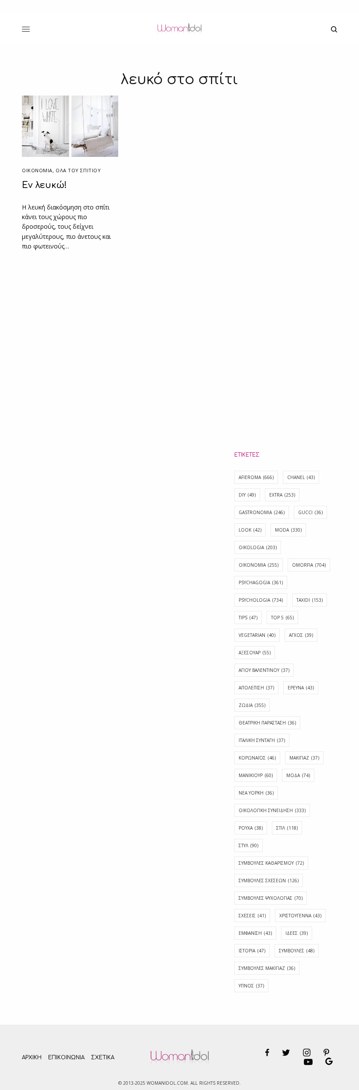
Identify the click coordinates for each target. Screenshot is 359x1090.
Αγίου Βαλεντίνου (264, 670)
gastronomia (262, 512)
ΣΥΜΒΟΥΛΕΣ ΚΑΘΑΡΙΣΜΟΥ (271, 863)
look (250, 530)
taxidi (309, 600)
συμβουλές (296, 951)
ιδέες (296, 933)
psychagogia (261, 582)
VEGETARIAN (257, 635)
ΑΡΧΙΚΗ (32, 1057)
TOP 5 (282, 617)
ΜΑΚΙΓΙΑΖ (304, 758)
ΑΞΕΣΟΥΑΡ (255, 653)
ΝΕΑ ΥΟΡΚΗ (256, 793)
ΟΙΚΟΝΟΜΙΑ (37, 170)
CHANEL (301, 477)
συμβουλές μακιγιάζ (267, 968)
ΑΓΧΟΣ (301, 635)
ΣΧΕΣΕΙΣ (252, 915)
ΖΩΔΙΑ (252, 705)
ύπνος (251, 986)
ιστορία (252, 951)
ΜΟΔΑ (298, 775)
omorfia (309, 565)
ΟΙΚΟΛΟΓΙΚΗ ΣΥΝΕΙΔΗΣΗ (272, 810)
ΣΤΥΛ (248, 845)
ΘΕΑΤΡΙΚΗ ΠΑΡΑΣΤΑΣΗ (267, 723)
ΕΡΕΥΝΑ (301, 688)
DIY (247, 495)
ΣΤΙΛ (287, 828)
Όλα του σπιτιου (78, 170)
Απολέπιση (256, 688)
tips (248, 617)
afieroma (256, 477)
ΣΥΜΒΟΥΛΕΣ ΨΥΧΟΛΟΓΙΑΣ (271, 898)
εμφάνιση (255, 933)
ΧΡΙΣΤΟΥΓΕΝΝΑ (300, 915)
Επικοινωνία (66, 1057)
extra (282, 495)
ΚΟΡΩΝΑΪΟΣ (257, 758)
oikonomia (258, 565)
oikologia (258, 547)
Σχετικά (102, 1057)
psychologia (261, 600)
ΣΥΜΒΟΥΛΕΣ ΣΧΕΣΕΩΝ (269, 880)
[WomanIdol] (179, 29)
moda (288, 530)
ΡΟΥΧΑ (251, 828)
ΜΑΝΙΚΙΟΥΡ (256, 775)
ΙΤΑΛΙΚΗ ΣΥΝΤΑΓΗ (262, 740)
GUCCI (310, 512)
